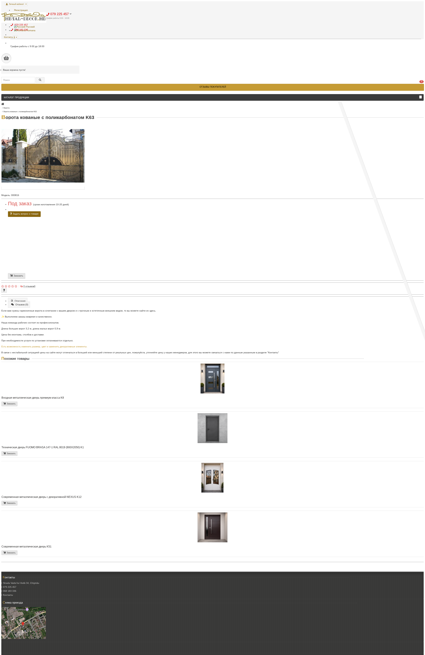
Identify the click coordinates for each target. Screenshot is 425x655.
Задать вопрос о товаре (25, 213)
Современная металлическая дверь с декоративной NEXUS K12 (41, 496)
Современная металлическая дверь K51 (26, 546)
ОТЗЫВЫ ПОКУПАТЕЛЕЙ (213, 87)
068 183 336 (9, 591)
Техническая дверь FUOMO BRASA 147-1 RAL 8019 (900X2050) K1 (42, 447)
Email (178, 242)
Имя (176, 239)
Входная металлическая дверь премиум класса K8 (32, 397)
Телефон (179, 241)
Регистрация (21, 10)
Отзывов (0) (21, 304)
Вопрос (181, 247)
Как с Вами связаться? (188, 248)
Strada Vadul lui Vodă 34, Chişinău (21, 583)
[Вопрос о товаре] (4, 290)
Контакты (8, 595)
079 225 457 (9, 587)
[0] (6, 58)
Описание (20, 301)
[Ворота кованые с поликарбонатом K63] (43, 188)
